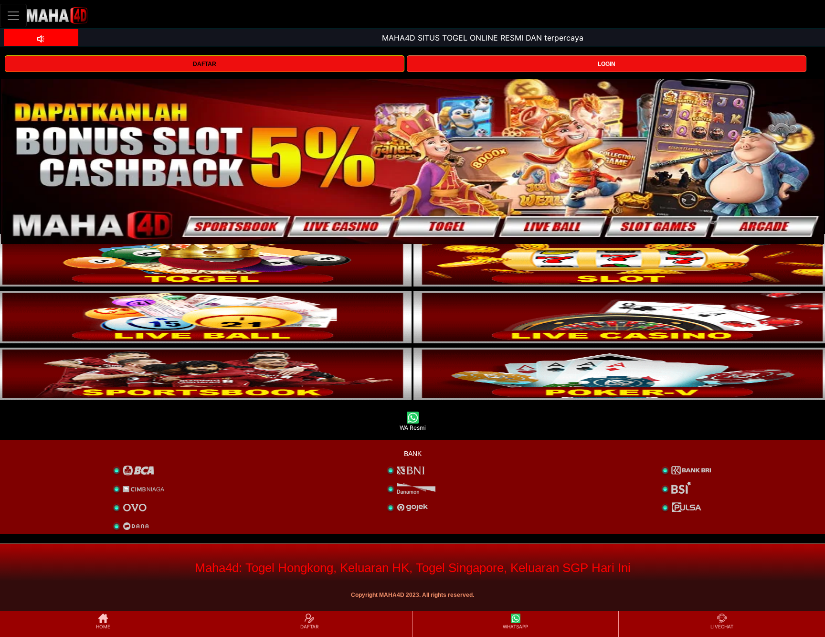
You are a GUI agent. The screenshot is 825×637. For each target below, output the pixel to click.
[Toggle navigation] (13, 15)
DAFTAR (204, 64)
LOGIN (606, 64)
